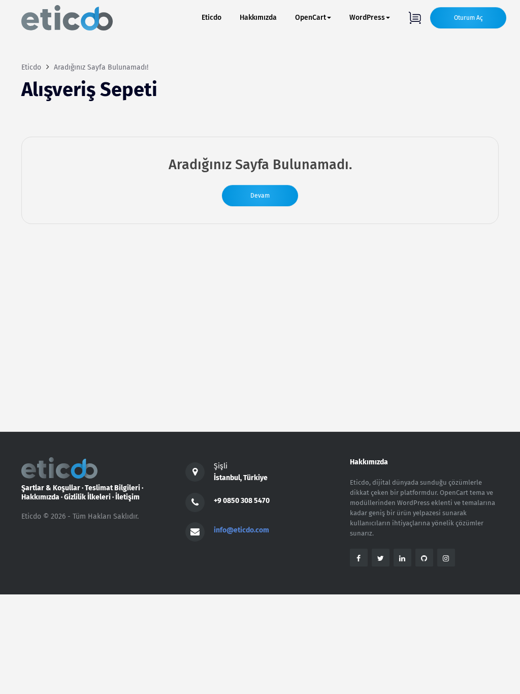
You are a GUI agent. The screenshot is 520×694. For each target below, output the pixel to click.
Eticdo (211, 17)
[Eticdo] (67, 17)
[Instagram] (446, 557)
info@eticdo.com (241, 530)
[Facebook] (359, 557)
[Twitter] (380, 557)
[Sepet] (414, 18)
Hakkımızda (258, 17)
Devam (260, 195)
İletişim (127, 497)
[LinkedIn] (402, 557)
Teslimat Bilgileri (112, 488)
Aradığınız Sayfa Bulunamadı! (101, 67)
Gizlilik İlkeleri (87, 497)
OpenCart (310, 17)
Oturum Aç (468, 17)
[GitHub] (424, 557)
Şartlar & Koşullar (50, 488)
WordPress (367, 17)
